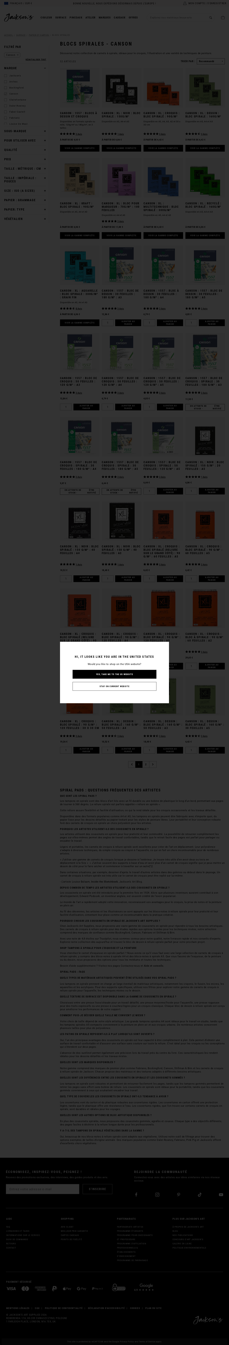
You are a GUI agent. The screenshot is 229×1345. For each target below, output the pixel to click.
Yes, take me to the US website (114, 674)
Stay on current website (114, 686)
